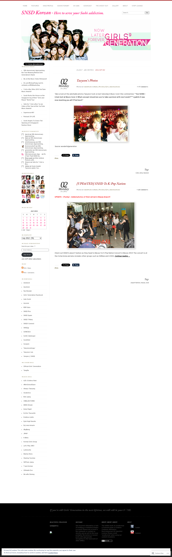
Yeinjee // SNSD (29, 356)
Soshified (27, 340)
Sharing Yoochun (29, 458)
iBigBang (27, 430)
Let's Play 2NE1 (29, 446)
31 (30, 228)
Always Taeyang (29, 389)
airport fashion (135, 283)
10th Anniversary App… (33, 154)
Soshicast (87, 6)
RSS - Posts (27, 268)
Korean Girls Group (30, 442)
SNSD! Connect (29, 324)
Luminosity (27, 450)
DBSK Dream (28, 405)
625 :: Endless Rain (30, 381)
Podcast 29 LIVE (29, 117)
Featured (35, 6)
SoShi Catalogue (29, 336)
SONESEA (27, 332)
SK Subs (76, 6)
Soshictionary (63, 6)
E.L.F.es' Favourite (29, 413)
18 (33, 223)
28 (45, 225)
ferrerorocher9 (30, 146)
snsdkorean (120, 526)
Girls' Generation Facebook (33, 295)
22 (23, 225)
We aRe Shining (29, 474)
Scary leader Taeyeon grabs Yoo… (33, 167)
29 (23, 228)
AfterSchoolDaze (29, 385)
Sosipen (26, 344)
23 (27, 225)
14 (44, 220)
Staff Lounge (137, 6)
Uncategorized (115, 87)
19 (37, 223)
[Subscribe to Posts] (22, 268)
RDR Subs (27, 307)
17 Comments (143, 87)
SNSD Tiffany (28, 320)
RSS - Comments (29, 273)
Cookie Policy (53, 553)
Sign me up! (27, 255)
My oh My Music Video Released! (35, 79)
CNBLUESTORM (29, 401)
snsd (147, 283)
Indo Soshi (27, 299)
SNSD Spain (28, 315)
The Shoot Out (102, 6)
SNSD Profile (48, 6)
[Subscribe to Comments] (22, 273)
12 (37, 220)
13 (41, 220)
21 (44, 223)
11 (33, 220)
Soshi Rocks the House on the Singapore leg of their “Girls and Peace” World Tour (33, 98)
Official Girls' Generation (32, 366)
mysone (26, 303)
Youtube (138, 533)
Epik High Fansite (30, 421)
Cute (137, 173)
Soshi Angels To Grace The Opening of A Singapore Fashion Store (32, 123)
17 (30, 223)
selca (141, 173)
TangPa (26, 370)
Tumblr (137, 528)
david (27, 134)
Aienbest (27, 283)
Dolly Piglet (28, 409)
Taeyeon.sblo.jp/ (29, 348)
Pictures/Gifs (104, 87)
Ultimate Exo (28, 470)
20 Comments (143, 190)
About (125, 6)
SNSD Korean (36, 12)
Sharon (27, 162)
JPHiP (25, 434)
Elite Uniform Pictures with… (34, 159)
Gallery (115, 6)
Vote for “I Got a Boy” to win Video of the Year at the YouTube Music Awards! (33, 106)
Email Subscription (31, 243)
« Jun (23, 230)
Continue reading (122, 256)
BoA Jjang (27, 397)
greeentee (29, 150)
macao (143, 283)
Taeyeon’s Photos (87, 80)
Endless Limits (29, 417)
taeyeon (146, 173)
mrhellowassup (30, 142)
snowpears (88, 87)
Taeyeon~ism (28, 352)
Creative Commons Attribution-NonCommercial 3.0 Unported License (112, 530)
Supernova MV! (29, 113)
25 (34, 225)
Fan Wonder (28, 291)
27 (41, 225)
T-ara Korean (28, 466)
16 (27, 223)
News (96, 87)
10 (30, 220)
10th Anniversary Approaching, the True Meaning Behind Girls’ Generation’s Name (33, 73)
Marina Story (28, 454)
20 (41, 223)
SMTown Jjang (29, 462)
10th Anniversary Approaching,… (34, 135)
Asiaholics (27, 393)
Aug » (28, 230)
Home (25, 6)
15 (23, 223)
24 (30, 225)
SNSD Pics (27, 311)
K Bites (26, 438)
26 (37, 225)
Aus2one (27, 287)
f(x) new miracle (29, 425)
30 (27, 228)
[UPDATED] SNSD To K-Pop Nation (101, 183)
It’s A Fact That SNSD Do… (35, 155)
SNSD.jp (26, 328)
